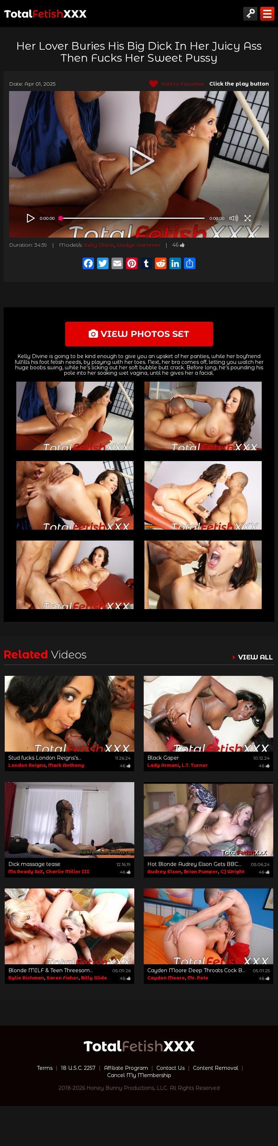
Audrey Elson (164, 871)
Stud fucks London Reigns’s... (44, 758)
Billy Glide (94, 978)
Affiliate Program (126, 1068)
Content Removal (215, 1068)
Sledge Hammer (138, 245)
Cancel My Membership (139, 1075)
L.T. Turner (195, 765)
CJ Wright (232, 871)
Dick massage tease (34, 864)
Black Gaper (163, 758)
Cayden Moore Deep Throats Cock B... (196, 970)
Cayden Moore (166, 978)
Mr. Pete (198, 978)
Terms (44, 1068)
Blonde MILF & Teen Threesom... (50, 970)
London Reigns (27, 765)
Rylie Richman (26, 978)
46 (175, 245)
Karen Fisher (63, 978)
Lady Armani (163, 765)
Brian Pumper (201, 871)
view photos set (143, 334)
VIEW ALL (255, 657)
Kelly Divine (99, 245)
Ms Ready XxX (25, 871)
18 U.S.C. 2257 (78, 1068)
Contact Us (170, 1068)
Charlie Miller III (67, 871)
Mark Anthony (66, 765)
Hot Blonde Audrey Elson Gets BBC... (194, 864)
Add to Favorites (182, 84)
